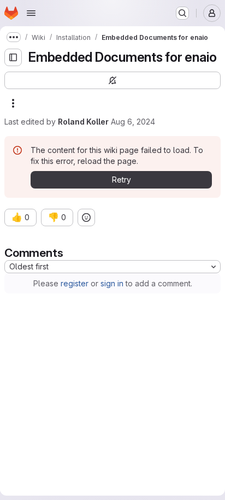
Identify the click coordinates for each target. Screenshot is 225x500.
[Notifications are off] (112, 80)
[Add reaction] (86, 217)
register (74, 283)
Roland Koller (83, 121)
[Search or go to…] (182, 13)
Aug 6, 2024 (133, 121)
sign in (111, 283)
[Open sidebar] (13, 57)
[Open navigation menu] (31, 13)
